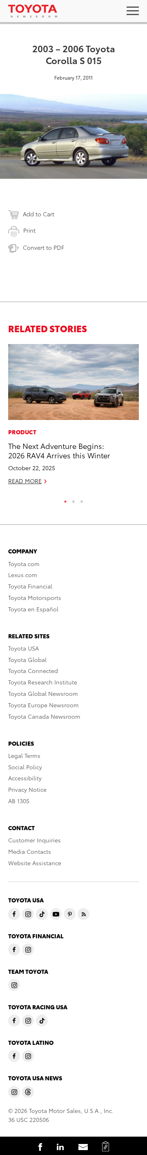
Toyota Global (27, 659)
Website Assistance (34, 863)
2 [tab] (73, 500)
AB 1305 (18, 801)
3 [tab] (82, 500)
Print (29, 230)
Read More (25, 481)
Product (22, 432)
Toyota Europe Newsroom (43, 705)
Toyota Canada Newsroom (44, 716)
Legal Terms (24, 755)
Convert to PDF (43, 247)
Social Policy (25, 767)
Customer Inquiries (34, 840)
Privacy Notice (27, 789)
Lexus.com (22, 575)
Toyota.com (24, 564)
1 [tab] (65, 500)
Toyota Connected (33, 670)
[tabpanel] (73, 418)
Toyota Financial (30, 586)
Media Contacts (29, 851)
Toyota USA (23, 648)
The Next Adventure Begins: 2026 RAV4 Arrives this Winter (59, 450)
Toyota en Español (33, 609)
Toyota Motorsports (34, 597)
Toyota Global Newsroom (43, 693)
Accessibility (25, 778)
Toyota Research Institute (42, 682)
